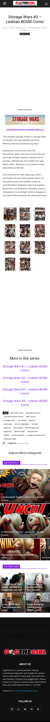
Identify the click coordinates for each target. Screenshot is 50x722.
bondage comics (9, 420)
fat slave (35, 424)
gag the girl (7, 431)
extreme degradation (22, 424)
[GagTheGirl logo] (25, 652)
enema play (8, 424)
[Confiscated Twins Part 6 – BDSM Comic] (20, 549)
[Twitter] (12, 709)
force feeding (18, 428)
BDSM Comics (20, 28)
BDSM (11, 28)
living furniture (32, 431)
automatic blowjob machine (13, 417)
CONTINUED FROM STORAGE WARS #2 (25, 130)
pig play (6, 435)
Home (5, 28)
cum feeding (22, 420)
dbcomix (32, 420)
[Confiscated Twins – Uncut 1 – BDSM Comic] (25, 521)
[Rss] (38, 709)
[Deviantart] (18, 709)
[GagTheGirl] (4, 443)
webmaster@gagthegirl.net (25, 690)
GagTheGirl (12, 443)
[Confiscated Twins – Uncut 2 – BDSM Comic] (25, 486)
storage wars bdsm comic (36, 435)
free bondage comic (32, 428)
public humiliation (18, 435)
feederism (7, 428)
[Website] (31, 709)
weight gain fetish (10, 439)
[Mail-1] (25, 709)
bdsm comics (30, 417)
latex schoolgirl (19, 431)
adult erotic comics (16, 413)
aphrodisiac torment (33, 413)
